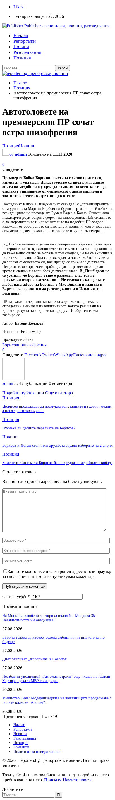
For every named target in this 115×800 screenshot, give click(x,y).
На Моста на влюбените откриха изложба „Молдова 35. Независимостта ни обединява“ (49, 618)
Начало (20, 35)
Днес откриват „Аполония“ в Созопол (34, 659)
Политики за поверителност (37, 752)
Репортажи (24, 41)
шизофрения (35, 344)
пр (20, 344)
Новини (21, 46)
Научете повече (77, 779)
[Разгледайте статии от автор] (13, 378)
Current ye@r (16, 596)
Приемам (53, 779)
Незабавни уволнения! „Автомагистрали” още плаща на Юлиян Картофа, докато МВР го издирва (56, 678)
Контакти (21, 747)
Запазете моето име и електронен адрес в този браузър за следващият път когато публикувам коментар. (56, 574)
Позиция (22, 57)
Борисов (10, 344)
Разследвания (27, 52)
